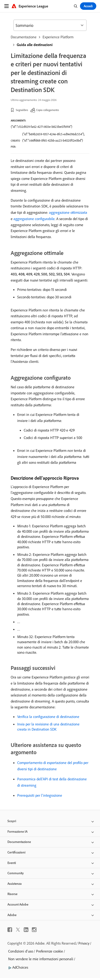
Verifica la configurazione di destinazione (48, 716)
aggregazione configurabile (34, 218)
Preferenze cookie (49, 951)
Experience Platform (58, 37)
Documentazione (24, 37)
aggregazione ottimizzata (68, 212)
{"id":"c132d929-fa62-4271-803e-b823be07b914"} (41, 127)
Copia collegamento (47, 110)
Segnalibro (22, 110)
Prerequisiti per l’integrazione (39, 795)
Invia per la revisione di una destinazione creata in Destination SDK (48, 727)
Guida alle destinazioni (35, 44)
